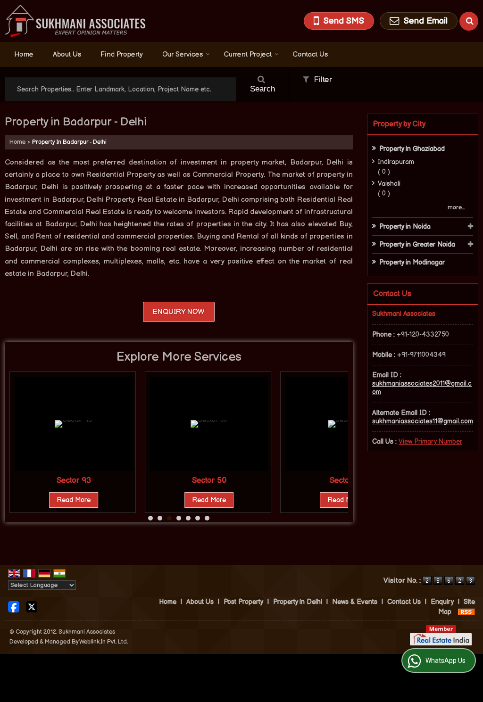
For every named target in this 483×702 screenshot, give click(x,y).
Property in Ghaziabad (412, 149)
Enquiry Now (179, 311)
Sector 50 (209, 480)
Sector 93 (74, 480)
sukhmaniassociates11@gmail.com (422, 421)
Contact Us (310, 54)
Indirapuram (396, 162)
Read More (74, 500)
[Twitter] (31, 607)
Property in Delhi (297, 602)
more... (456, 207)
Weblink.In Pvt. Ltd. (103, 641)
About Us (67, 54)
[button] (430, 442)
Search (262, 88)
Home (23, 54)
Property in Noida (405, 227)
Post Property (243, 602)
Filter (321, 79)
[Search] (468, 21)
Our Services (182, 54)
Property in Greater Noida (417, 244)
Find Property (121, 54)
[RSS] (466, 612)
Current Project (248, 54)
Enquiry (442, 602)
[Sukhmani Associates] (75, 21)
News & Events (354, 602)
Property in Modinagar (412, 262)
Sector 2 (344, 480)
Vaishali (389, 184)
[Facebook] (13, 607)
